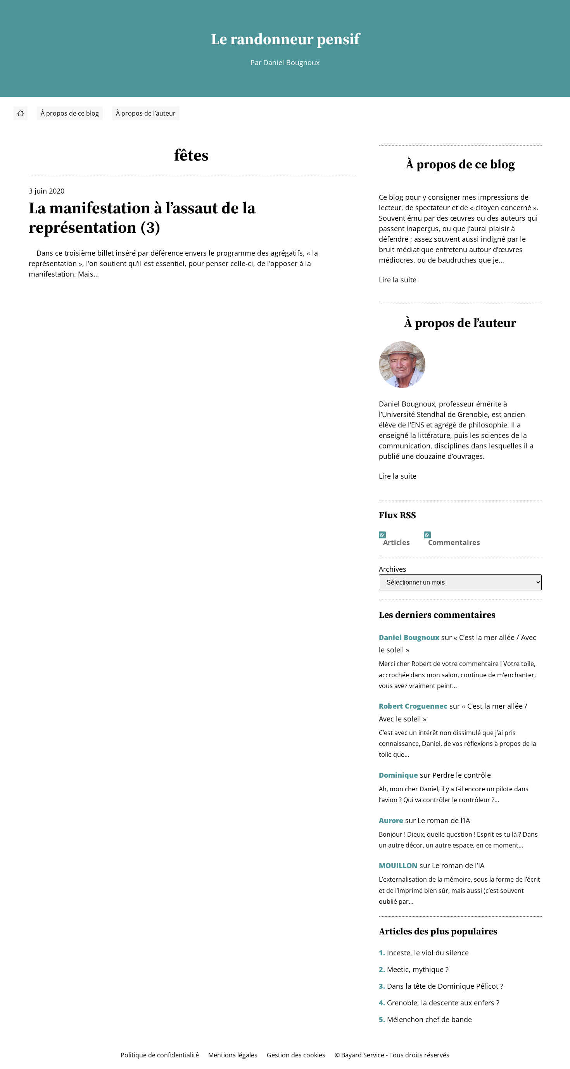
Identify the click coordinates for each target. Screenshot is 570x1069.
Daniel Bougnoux (409, 637)
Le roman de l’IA (444, 820)
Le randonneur (262, 38)
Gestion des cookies (296, 1055)
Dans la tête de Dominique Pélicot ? (445, 986)
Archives (392, 569)
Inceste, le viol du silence (428, 952)
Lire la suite (397, 279)
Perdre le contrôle (461, 775)
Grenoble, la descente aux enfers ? (443, 1002)
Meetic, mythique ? (418, 969)
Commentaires (454, 543)
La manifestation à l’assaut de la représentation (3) (142, 217)
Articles (396, 543)
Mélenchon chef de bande (429, 1019)
